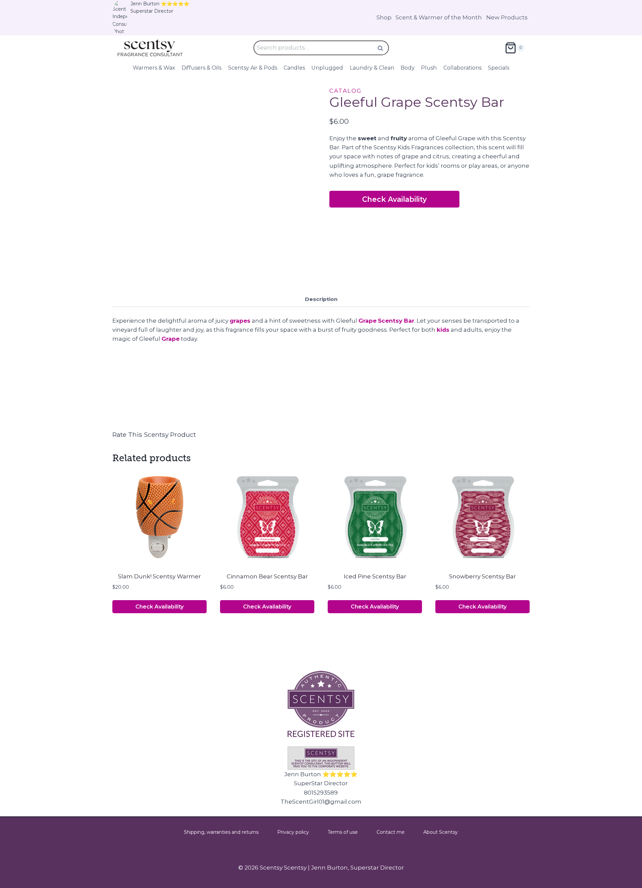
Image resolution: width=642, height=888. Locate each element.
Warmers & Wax (154, 68)
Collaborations (462, 68)
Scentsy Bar (396, 320)
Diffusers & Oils (201, 68)
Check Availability (394, 199)
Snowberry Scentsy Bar (482, 576)
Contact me (391, 832)
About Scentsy (440, 832)
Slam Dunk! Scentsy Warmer (159, 576)
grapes (240, 320)
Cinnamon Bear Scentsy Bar (267, 576)
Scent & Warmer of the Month (439, 17)
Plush (429, 68)
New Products (507, 17)
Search (382, 48)
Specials (498, 68)
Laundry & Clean (372, 68)
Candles (294, 68)
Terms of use (343, 832)
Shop (384, 17)
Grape (367, 320)
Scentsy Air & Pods (252, 68)
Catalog (345, 90)
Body (408, 68)
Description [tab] (321, 299)
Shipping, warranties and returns (221, 832)
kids (443, 329)
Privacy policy (293, 832)
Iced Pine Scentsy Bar (375, 576)
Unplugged (327, 68)
